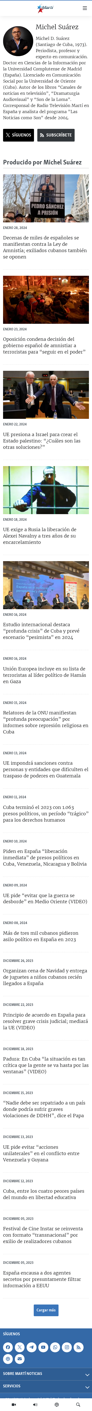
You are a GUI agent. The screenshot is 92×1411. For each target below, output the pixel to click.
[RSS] (78, 1347)
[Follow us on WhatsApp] (55, 1347)
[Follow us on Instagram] (67, 1347)
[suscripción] (20, 1359)
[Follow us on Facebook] (8, 1347)
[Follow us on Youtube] (43, 1347)
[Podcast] (56, 1404)
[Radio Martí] (35, 1404)
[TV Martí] (13, 1404)
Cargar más (46, 1310)
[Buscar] (78, 1404)
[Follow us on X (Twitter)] (20, 1347)
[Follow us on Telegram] (31, 1347)
